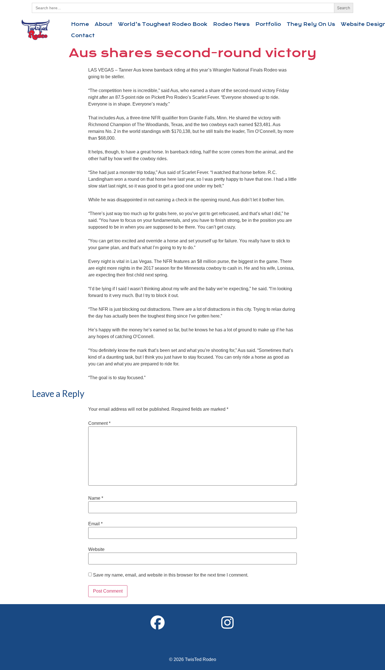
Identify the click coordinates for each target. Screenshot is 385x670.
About (103, 24)
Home (80, 24)
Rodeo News (231, 24)
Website (96, 549)
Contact (83, 35)
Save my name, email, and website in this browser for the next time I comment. (170, 575)
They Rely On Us (311, 24)
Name (95, 498)
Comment (99, 423)
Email (95, 524)
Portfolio (268, 24)
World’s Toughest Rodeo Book (162, 24)
